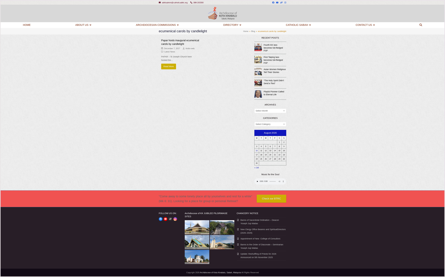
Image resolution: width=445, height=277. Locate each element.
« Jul (256, 167)
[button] (420, 25)
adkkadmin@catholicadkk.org (175, 3)
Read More (168, 66)
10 (257, 151)
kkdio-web (190, 48)
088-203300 (198, 3)
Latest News (169, 52)
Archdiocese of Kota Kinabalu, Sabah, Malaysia (220, 272)
